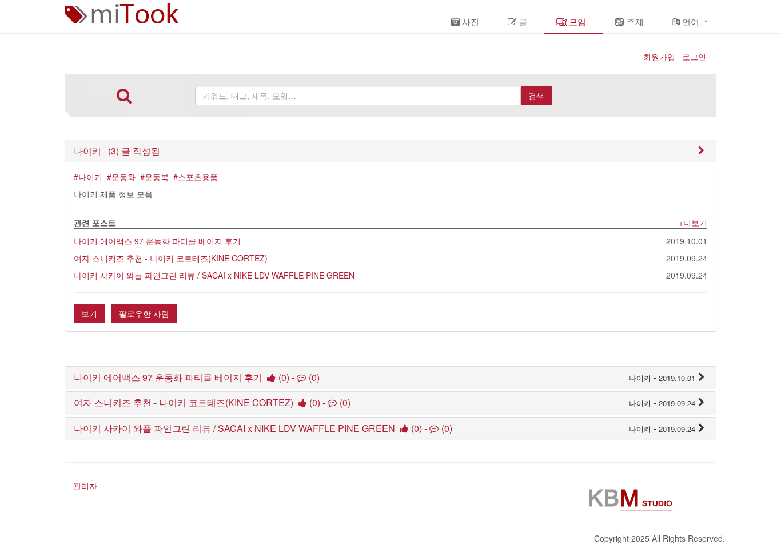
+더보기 (693, 222)
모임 (576, 21)
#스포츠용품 (195, 176)
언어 (689, 21)
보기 (89, 313)
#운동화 (121, 176)
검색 (536, 95)
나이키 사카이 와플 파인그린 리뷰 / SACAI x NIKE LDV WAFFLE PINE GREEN (214, 275)
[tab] (390, 151)
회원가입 (659, 56)
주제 (634, 21)
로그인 (694, 56)
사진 (469, 21)
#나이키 (88, 176)
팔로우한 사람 (144, 313)
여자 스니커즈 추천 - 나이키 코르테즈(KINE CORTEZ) (171, 258)
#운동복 (154, 176)
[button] (117, 150)
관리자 (85, 485)
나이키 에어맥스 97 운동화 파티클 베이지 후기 (157, 241)
